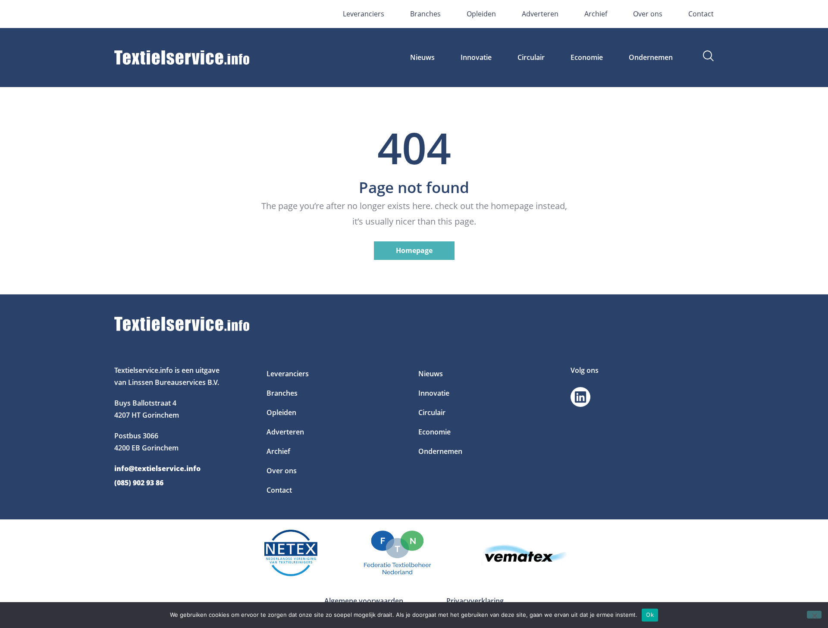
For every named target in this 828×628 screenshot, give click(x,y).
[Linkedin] (580, 397)
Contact (701, 14)
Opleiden (481, 14)
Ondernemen (651, 57)
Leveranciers (363, 14)
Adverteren (540, 14)
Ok (650, 614)
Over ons (647, 14)
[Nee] (814, 615)
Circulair (531, 57)
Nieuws (422, 57)
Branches (425, 14)
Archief (595, 14)
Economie (587, 57)
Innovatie (476, 57)
